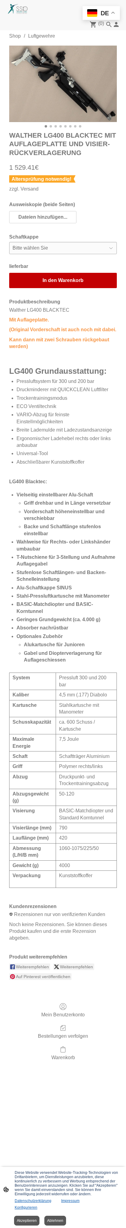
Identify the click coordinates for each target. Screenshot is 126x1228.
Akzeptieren (27, 1221)
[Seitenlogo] (17, 9)
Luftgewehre (41, 36)
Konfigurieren (26, 1207)
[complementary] (101, 13)
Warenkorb (63, 1057)
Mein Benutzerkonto (63, 1014)
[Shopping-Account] (116, 24)
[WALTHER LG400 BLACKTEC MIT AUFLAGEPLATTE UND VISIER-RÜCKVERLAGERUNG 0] (63, 84)
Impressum (70, 1201)
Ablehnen (55, 1221)
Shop (15, 36)
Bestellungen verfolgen (63, 1036)
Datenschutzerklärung (33, 1201)
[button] (42, 217)
